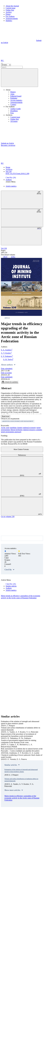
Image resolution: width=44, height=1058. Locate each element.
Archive (9, 12)
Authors (9, 180)
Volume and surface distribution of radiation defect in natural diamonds (21, 780)
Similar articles (11, 586)
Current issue (10, 8)
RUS (5, 257)
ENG (13, 257)
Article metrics (11, 186)
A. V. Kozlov (6, 353)
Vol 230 (8, 171)
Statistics (9, 21)
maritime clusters (16, 428)
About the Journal (12, 6)
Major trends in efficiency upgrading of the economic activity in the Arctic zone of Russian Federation (20, 597)
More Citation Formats (21, 449)
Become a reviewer (8, 145)
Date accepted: (6, 373)
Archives (9, 169)
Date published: (7, 377)
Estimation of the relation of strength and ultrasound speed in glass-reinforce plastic (21, 770)
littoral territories (17, 430)
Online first (10, 10)
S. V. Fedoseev (7, 356)
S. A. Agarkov (6, 349)
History (13, 92)
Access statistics (16, 100)
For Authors (10, 16)
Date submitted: (7, 369)
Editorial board (15, 96)
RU (2, 60)
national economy (29, 428)
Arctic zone (5, 428)
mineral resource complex (32, 430)
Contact (13, 104)
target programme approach (11, 432)
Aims (12, 94)
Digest (8, 14)
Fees (12, 113)
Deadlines (14, 111)
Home (8, 167)
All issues (13, 121)
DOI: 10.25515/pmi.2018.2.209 (17, 174)
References (22, 455)
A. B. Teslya (8, 359)
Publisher (13, 98)
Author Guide (15, 109)
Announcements (12, 18)
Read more (5, 416)
